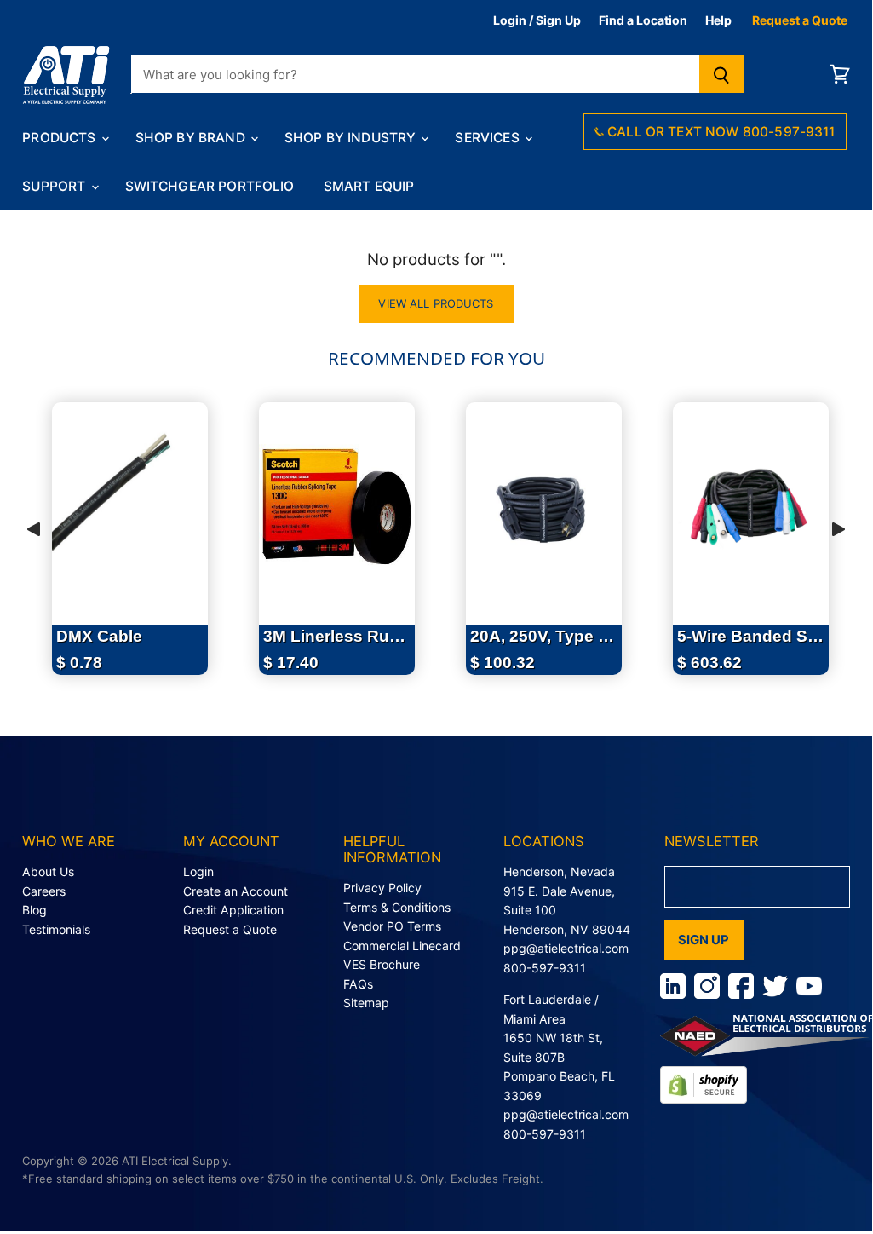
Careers (44, 891)
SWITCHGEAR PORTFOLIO (210, 186)
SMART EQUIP (369, 186)
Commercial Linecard (402, 945)
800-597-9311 (544, 967)
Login (198, 871)
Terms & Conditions (397, 907)
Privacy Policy (382, 887)
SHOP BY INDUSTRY (352, 138)
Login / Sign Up (537, 20)
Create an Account (235, 891)
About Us (48, 871)
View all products (435, 303)
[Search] (721, 74)
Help (718, 20)
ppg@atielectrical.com (566, 948)
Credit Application (233, 909)
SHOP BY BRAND (192, 138)
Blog (34, 909)
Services (488, 138)
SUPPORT (55, 186)
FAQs (358, 984)
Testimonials (56, 929)
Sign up (704, 940)
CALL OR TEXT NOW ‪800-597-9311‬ (720, 132)
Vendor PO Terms (392, 926)
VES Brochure (381, 964)
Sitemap (366, 1002)
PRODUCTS (60, 138)
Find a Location (643, 20)
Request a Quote (799, 20)
